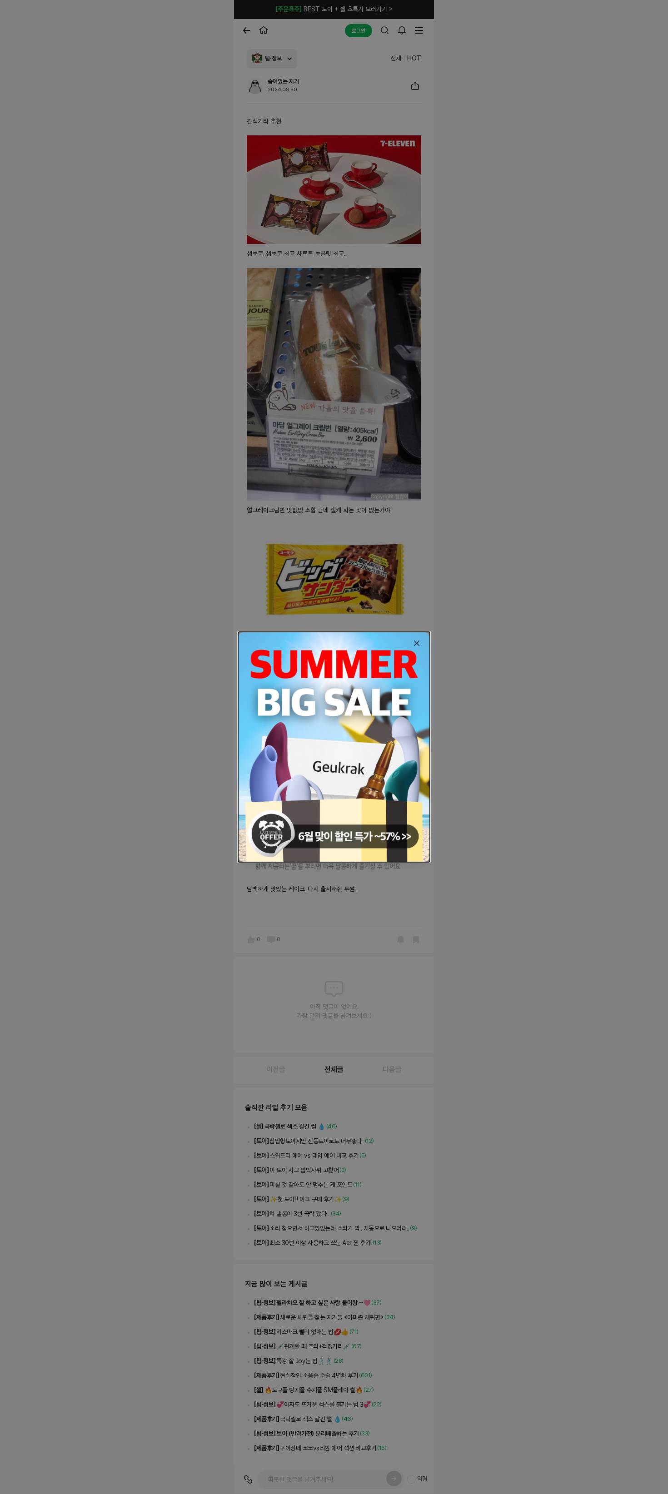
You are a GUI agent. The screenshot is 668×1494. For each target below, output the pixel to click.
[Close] (416, 643)
